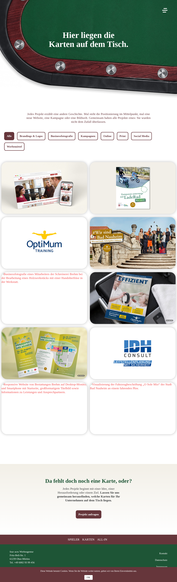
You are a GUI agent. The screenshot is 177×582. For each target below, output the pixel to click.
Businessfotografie (62, 136)
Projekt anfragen (88, 514)
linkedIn (88, 555)
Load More (88, 446)
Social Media (141, 136)
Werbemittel (14, 146)
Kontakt (163, 553)
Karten (88, 539)
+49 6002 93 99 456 (24, 562)
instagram (77, 555)
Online (107, 136)
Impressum (161, 566)
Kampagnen (88, 136)
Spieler (74, 539)
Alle (9, 136)
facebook (99, 555)
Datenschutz (161, 560)
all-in (102, 539)
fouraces (88, 13)
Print (122, 136)
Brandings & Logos (31, 136)
